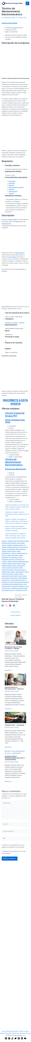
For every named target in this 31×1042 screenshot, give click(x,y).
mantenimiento (12, 257)
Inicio (3, 1031)
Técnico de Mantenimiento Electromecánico (13, 462)
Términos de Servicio (18, 1033)
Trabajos (4, 541)
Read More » (8, 670)
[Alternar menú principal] (27, 3)
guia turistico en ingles (21, 572)
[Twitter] (6, 605)
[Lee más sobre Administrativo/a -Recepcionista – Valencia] (15, 679)
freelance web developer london (13, 584)
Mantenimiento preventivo (16, 187)
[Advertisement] (15, 61)
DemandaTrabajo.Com (18, 1035)
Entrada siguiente (15, 615)
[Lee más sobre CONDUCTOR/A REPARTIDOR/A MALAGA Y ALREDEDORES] (15, 752)
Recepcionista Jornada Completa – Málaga (13, 647)
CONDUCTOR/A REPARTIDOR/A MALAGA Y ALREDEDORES (15, 757)
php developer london (8, 590)
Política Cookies (23, 1031)
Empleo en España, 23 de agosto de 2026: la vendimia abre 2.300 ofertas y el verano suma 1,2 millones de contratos (17, 521)
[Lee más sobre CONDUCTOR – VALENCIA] (15, 717)
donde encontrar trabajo (9, 543)
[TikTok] (12, 1038)
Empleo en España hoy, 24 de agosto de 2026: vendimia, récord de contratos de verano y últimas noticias (17, 507)
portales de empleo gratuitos (15, 545)
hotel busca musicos (20, 570)
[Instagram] (9, 1038)
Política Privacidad (6, 1033)
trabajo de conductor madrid (10, 574)
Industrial (11, 193)
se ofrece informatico (12, 555)
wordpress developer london (19, 588)
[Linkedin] (14, 605)
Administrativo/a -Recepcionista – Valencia (14, 688)
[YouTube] (25, 1038)
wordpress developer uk (19, 586)
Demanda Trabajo (9, 650)
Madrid (15, 27)
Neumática (12, 183)
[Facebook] (2, 605)
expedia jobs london (21, 590)
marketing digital (6, 565)
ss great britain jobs (16, 580)
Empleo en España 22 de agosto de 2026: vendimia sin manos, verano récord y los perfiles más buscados (15, 536)
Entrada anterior (15, 612)
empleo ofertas (11, 551)
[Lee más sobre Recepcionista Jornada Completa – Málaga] (15, 637)
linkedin (19, 563)
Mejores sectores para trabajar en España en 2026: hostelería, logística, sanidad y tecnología (16, 528)
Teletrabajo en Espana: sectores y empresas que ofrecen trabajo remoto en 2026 (17, 514)
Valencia (17, 691)
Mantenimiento (13, 191)
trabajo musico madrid (8, 572)
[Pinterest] (10, 605)
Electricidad (12, 181)
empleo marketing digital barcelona (18, 561)
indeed (24, 563)
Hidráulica (11, 189)
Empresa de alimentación (15, 469)
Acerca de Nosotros (12, 1031)
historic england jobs (11, 578)
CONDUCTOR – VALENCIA (14, 725)
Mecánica (11, 185)
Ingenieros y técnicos (11, 322)
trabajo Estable (12, 219)
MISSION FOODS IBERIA (9, 23)
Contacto (28, 1033)
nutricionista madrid (12, 567)
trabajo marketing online (9, 563)
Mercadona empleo (23, 541)
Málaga (16, 650)
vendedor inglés (12, 541)
